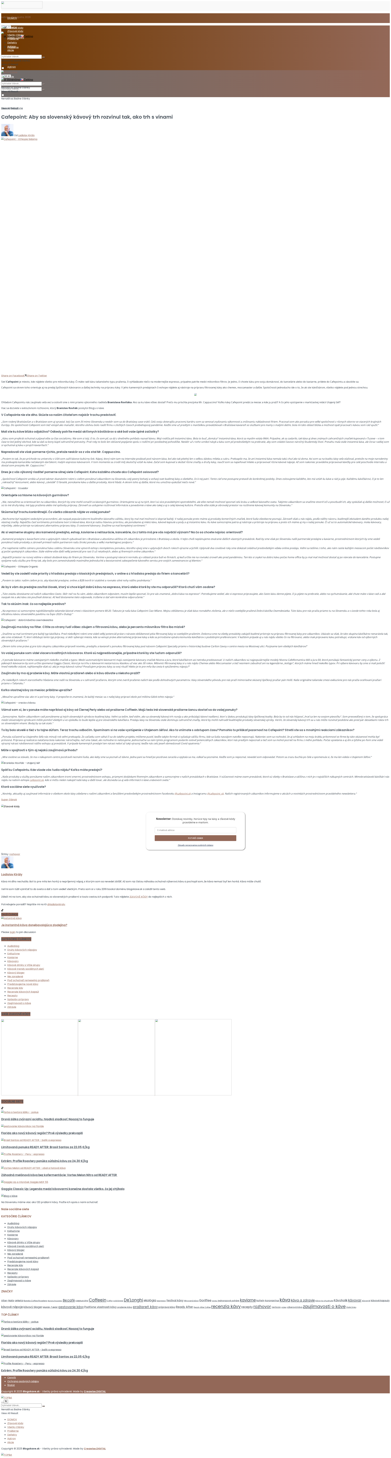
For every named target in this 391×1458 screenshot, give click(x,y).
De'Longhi (133, 1300)
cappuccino (81, 1300)
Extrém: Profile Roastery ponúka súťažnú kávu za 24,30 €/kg (44, 1161)
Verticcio (276, 1307)
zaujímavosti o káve (324, 1306)
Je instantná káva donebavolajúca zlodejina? (34, 925)
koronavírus (272, 1300)
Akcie (10, 50)
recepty (247, 1307)
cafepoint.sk (37, 780)
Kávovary (13, 961)
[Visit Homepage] (21, 7)
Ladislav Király (26, 135)
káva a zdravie (303, 1300)
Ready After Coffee (202, 1307)
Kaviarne (12, 957)
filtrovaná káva (191, 1300)
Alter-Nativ (7, 1300)
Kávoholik (340, 1300)
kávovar (354, 1300)
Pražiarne (13, 39)
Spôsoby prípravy (18, 999)
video (283, 1307)
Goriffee (205, 1300)
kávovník (366, 1300)
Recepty (12, 995)
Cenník (11, 1377)
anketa (19, 1300)
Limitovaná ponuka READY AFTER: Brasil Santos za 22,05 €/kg (45, 1147)
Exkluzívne (17, 108)
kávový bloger (33, 1307)
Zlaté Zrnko (351, 1307)
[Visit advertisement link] (39, 1094)
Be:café (69, 1300)
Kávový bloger (16, 972)
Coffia (110, 1300)
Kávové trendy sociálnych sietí (25, 969)
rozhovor (14, 854)
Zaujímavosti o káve (19, 1003)
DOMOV (12, 18)
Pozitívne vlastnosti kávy (100, 1307)
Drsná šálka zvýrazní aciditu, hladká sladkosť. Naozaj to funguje (47, 1119)
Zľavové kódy (15, 31)
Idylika (214, 1301)
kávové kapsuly (380, 1300)
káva (285, 1300)
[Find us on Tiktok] (2, 1108)
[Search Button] (43, 89)
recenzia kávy (226, 1306)
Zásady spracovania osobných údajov (195, 845)
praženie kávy (124, 1307)
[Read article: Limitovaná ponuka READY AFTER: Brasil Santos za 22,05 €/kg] (195, 1140)
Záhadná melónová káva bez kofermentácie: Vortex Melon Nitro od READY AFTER (59, 1175)
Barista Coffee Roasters (35, 1300)
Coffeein (97, 1300)
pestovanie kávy (71, 1307)
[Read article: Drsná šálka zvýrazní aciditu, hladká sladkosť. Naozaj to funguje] (195, 1112)
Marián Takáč (50, 1307)
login (12, 932)
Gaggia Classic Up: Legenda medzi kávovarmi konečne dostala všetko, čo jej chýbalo (62, 1189)
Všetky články (15, 35)
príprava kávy (166, 1307)
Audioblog (13, 946)
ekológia (150, 1300)
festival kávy (174, 1300)
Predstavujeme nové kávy (22, 984)
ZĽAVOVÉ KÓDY (139, 896)
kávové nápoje (12, 1307)
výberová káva (294, 1307)
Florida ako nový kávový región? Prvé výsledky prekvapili (42, 1133)
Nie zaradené (15, 976)
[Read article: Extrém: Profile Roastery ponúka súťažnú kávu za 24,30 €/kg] (195, 1154)
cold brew (118, 1300)
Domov (5, 108)
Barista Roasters (55, 1301)
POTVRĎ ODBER (195, 838)
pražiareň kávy (145, 1306)
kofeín (260, 1300)
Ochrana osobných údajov (23, 1381)
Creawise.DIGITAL (95, 1391)
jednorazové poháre (228, 1300)
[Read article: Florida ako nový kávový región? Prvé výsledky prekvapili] (195, 1126)
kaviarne (248, 1300)
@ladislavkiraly (56, 904)
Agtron (11, 67)
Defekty (12, 42)
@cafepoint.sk (183, 793)
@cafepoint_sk (215, 793)
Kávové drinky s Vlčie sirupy (23, 965)
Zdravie (11, 1007)
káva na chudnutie (324, 1300)
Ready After (184, 1307)
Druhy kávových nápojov (22, 950)
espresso (161, 1300)
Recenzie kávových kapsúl (23, 992)
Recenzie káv (15, 988)
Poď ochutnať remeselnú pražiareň (28, 980)
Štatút (11, 1385)
